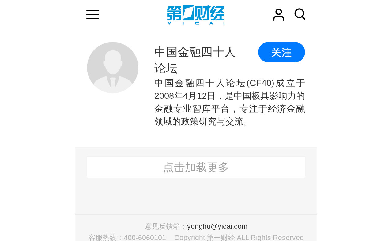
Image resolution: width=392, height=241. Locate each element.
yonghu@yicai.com (217, 226)
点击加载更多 (196, 167)
